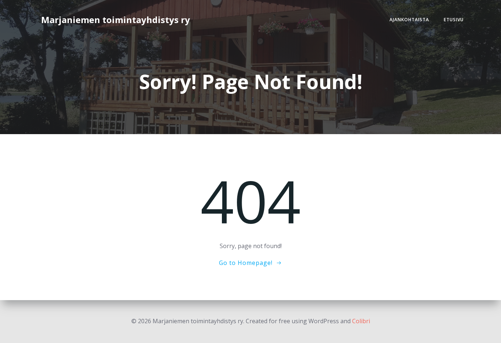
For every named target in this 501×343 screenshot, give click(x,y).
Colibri (361, 321)
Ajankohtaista (409, 19)
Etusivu (454, 19)
